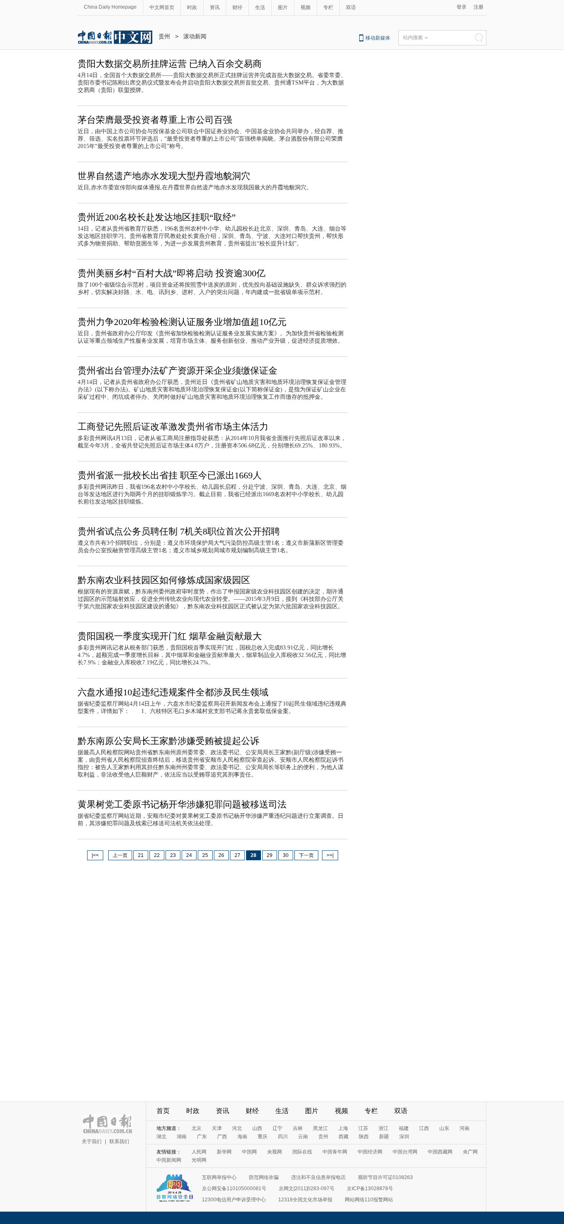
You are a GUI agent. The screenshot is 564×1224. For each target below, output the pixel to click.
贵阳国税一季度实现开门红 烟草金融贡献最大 (170, 636)
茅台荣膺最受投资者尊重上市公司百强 (155, 120)
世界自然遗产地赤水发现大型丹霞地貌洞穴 (164, 176)
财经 (237, 7)
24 (189, 855)
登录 (462, 7)
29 (270, 855)
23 (173, 855)
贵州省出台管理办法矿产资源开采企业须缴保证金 (177, 370)
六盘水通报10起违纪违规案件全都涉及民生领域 (173, 692)
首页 (163, 1110)
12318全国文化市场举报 (305, 1200)
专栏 (328, 7)
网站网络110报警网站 (369, 1200)
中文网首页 (161, 7)
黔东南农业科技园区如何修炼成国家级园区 (164, 580)
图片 (283, 7)
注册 (478, 7)
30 (286, 855)
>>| (330, 855)
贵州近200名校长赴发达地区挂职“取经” (157, 217)
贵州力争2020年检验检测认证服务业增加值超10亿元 (182, 322)
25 (205, 855)
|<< (95, 855)
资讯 (215, 7)
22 (157, 855)
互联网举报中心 (219, 1177)
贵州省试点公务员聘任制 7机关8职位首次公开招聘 (179, 531)
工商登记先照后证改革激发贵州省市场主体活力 (173, 426)
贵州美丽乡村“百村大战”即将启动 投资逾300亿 (171, 273)
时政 (192, 7)
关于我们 (92, 1141)
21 (141, 855)
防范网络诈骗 (264, 1177)
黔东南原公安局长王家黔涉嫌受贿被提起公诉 (168, 741)
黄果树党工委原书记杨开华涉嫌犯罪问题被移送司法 (182, 804)
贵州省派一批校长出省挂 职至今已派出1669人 (170, 475)
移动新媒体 (377, 38)
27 (237, 855)
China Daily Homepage (110, 7)
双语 (351, 7)
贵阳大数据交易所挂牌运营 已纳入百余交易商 (170, 64)
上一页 (120, 855)
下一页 (306, 855)
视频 (305, 7)
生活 (260, 7)
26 (221, 855)
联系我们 (119, 1141)
